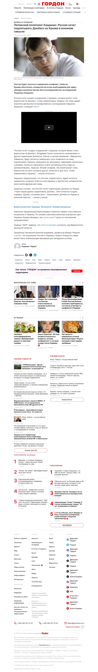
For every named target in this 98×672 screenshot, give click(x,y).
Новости (17, 8)
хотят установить (49, 225)
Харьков (52, 555)
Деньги (17, 547)
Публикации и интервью (34, 8)
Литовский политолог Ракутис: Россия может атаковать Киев (24, 301)
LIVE (33, 561)
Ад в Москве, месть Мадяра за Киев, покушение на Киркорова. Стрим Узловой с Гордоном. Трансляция (68, 515)
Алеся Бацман (76, 577)
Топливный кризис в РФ (24, 12)
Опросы (35, 577)
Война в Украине (26, 18)
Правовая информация (19, 602)
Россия (27, 260)
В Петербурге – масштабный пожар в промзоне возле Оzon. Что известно (28, 411)
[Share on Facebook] (26, 255)
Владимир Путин (31, 263)
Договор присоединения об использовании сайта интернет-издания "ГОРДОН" (40, 614)
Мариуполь (77, 260)
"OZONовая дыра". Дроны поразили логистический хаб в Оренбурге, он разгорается (34, 366)
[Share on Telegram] (35, 255)
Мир (15, 551)
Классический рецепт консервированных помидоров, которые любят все (30, 481)
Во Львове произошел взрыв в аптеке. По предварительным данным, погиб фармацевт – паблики (31, 394)
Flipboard (74, 587)
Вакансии (17, 588)
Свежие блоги (57, 356)
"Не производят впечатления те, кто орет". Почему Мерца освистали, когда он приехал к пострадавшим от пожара (31, 428)
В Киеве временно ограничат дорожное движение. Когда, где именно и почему (29, 445)
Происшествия (19, 571)
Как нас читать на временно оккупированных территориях (21, 610)
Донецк (52, 551)
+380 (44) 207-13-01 (25, 623)
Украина (47, 260)
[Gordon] (53, 4)
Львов (51, 542)
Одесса (52, 547)
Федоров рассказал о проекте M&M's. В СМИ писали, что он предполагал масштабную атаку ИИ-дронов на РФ (29, 403)
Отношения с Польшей (71, 12)
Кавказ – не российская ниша (64, 359)
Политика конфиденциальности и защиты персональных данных (39, 604)
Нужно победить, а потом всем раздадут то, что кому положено (65, 392)
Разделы (34, 534)
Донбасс (68, 260)
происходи (48, 217)
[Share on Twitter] (30, 255)
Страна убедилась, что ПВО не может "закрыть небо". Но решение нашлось (67, 473)
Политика (18, 542)
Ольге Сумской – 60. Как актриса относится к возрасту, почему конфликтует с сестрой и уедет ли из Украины (48, 338)
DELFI (36, 107)
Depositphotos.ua (44, 645)
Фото (34, 569)
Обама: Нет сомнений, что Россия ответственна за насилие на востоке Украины (47, 303)
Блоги (68, 8)
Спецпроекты (37, 586)
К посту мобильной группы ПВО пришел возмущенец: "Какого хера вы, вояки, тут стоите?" (66, 375)
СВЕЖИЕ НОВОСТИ (22, 359)
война (60, 260)
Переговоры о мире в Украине (48, 12)
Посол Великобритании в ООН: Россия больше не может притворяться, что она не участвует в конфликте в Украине (72, 303)
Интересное (18, 579)
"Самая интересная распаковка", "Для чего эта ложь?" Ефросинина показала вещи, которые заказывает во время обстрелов (32, 503)
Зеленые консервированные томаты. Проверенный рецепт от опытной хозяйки (23, 338)
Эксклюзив (36, 565)
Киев (33, 260)
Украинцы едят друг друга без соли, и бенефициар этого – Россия (67, 366)
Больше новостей (31, 450)
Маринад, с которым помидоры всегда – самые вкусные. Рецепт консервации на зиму (30, 462)
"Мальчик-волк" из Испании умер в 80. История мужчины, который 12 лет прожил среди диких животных (69, 483)
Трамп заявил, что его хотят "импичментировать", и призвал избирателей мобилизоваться (31, 385)
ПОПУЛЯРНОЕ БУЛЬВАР (24, 455)
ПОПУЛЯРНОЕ (56, 466)
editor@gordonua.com (76, 623)
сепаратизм (18, 260)
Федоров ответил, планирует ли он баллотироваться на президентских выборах (68, 494)
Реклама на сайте (21, 597)
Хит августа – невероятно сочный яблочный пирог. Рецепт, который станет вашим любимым (72, 338)
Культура (17, 559)
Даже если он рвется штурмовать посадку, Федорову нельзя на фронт (67, 384)
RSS (71, 592)
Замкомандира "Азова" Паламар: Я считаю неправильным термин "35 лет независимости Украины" (68, 504)
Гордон (16, 18)
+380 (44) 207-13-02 (50, 623)
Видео (34, 573)
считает (17, 235)
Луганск (52, 567)
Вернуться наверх (73, 627)
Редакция (17, 593)
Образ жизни (19, 567)
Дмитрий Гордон (74, 539)
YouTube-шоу (37, 582)
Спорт (16, 555)
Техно (16, 563)
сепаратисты (19, 263)
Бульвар (76, 8)
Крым (40, 260)
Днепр (51, 559)
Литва (54, 260)
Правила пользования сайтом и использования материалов (40, 595)
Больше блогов (67, 399)
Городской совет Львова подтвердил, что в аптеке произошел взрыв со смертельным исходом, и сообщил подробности (30, 376)
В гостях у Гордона (55, 8)
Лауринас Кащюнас (45, 263)
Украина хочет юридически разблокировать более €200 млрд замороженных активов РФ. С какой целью (31, 437)
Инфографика (19, 575)
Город (51, 534)
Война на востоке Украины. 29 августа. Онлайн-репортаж (42, 207)
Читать (77, 271)
